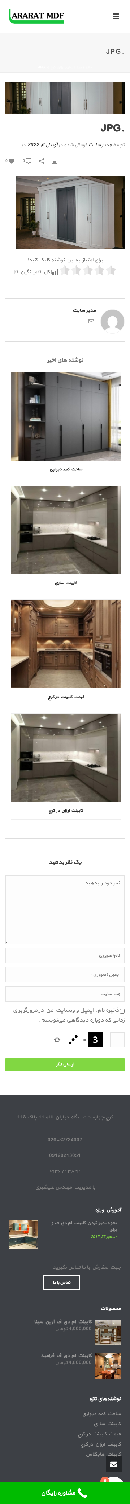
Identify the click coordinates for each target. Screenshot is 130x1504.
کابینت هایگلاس (103, 1454)
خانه (88, 67)
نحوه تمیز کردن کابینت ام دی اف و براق (84, 1226)
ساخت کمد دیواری (65, 469)
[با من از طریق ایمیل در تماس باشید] (91, 323)
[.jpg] (65, 98)
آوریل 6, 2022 (42, 145)
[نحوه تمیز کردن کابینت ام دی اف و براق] (23, 1234)
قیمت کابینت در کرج (66, 697)
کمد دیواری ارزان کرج (65, 67)
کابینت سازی (66, 583)
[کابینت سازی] (66, 530)
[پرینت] (58, 160)
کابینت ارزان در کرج (66, 810)
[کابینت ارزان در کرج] (66, 758)
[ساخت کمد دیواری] (66, 416)
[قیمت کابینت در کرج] (66, 644)
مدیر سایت (99, 145)
